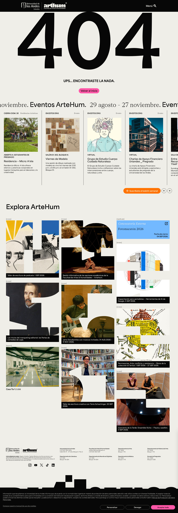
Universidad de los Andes (12, 456)
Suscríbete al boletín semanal (143, 190)
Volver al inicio (89, 90)
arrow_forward (169, 190)
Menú (149, 6)
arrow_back (164, 190)
